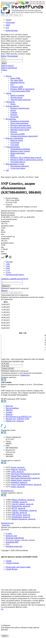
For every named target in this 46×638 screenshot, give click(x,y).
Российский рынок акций (20, 127)
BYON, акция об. (19, 508)
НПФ (12, 155)
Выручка (9, 406)
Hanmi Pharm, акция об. (20, 476)
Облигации (10, 22)
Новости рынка (16, 140)
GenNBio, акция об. (19, 502)
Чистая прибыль (12, 408)
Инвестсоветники (17, 153)
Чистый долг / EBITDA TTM (17, 419)
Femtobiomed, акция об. (21, 517)
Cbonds (8, 561)
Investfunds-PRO (12, 542)
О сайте (9, 534)
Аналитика (14, 142)
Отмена (4, 70)
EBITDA (9, 410)
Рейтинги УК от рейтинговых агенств (25, 157)
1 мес (8, 264)
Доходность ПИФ (17, 134)
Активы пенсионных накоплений (24, 136)
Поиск (13, 104)
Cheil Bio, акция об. (19, 513)
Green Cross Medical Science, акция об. (26, 484)
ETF (7, 28)
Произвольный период (15, 275)
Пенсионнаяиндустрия (15, 164)
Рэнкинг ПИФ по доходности (22, 89)
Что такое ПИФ (16, 80)
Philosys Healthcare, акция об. (23, 500)
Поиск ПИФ (15, 78)
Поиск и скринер (17, 95)
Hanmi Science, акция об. (21, 480)
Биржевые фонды (17, 82)
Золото (13, 110)
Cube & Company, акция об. (23, 504)
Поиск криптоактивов (19, 123)
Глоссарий (14, 145)
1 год (8, 270)
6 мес (8, 268)
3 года (8, 272)
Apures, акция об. (18, 467)
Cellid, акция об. (17, 472)
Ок (2, 609)
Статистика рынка (17, 168)
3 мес (8, 266)
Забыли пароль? (7, 66)
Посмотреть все (7, 491)
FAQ (7, 544)
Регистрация (12, 56)
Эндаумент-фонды (17, 162)
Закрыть (4, 290)
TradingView (25, 375)
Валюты (13, 132)
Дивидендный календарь (20, 100)
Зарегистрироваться (9, 68)
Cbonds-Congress (12, 563)
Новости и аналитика (14, 138)
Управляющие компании (20, 149)
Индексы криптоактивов (20, 125)
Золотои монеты (12, 106)
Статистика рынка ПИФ (20, 91)
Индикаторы (11, 119)
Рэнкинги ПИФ (16, 87)
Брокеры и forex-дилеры (20, 151)
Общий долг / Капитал (15, 421)
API (7, 170)
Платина (13, 115)
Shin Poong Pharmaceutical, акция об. (25, 474)
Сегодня (9, 262)
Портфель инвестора (14, 546)
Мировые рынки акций (19, 130)
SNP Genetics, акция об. (21, 515)
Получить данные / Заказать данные (20, 540)
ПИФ (8, 25)
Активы (9, 412)
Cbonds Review (12, 569)
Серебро (13, 112)
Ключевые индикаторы (19, 121)
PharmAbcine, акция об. (21, 506)
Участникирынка (13, 147)
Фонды (8, 76)
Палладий (14, 117)
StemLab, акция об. (18, 469)
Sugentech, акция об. (19, 482)
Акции (8, 20)
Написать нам (11, 536)
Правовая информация (15, 538)
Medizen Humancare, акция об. (24, 519)
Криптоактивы (12, 30)
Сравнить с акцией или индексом (14, 279)
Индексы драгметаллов (19, 108)
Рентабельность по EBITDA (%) (18, 417)
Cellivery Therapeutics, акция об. (24, 510)
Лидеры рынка (16, 97)
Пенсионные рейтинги (19, 166)
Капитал (9, 414)
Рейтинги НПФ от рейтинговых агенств (26, 160)
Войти (3, 56)
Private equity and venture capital (18, 567)
